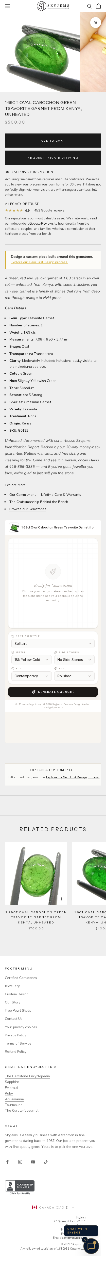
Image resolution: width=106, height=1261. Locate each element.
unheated (24, 284)
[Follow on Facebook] (7, 1161)
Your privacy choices (21, 1027)
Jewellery (12, 986)
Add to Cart (53, 140)
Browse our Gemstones (27, 509)
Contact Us (13, 1018)
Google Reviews (41, 223)
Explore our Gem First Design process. (39, 262)
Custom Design (17, 994)
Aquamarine (14, 1099)
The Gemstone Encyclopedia (27, 1076)
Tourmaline (13, 1105)
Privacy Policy (15, 1035)
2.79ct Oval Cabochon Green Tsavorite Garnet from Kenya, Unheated (36, 917)
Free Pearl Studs (18, 1010)
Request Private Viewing (53, 157)
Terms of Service (18, 1043)
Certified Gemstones (21, 977)
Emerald (11, 1087)
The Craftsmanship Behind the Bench (38, 501)
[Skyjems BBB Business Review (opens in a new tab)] (53, 1187)
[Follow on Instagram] (20, 1161)
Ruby (9, 1093)
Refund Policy (15, 1051)
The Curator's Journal (21, 1110)
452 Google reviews (49, 210)
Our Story (12, 1002)
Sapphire (12, 1081)
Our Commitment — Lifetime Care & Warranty (45, 494)
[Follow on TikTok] (45, 1161)
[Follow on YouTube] (33, 1161)
